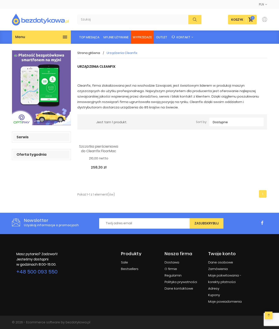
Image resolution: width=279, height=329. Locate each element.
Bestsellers (129, 269)
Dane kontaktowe (179, 288)
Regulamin (173, 275)
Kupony (214, 295)
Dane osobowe (220, 262)
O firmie (171, 269)
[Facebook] (262, 223)
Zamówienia (218, 269)
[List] (89, 122)
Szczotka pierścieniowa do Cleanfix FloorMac (98, 149)
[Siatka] (83, 122)
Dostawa (172, 262)
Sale (124, 262)
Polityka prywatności (181, 282)
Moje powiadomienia (225, 301)
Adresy (213, 288)
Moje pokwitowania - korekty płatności (224, 278)
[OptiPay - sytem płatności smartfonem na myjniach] (41, 87)
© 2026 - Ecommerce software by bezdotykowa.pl (51, 322)
